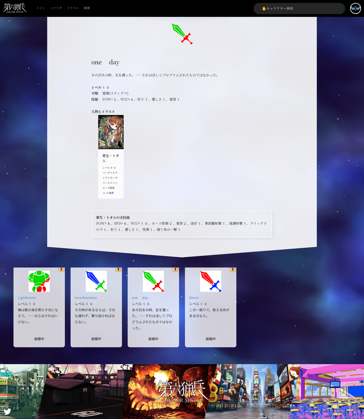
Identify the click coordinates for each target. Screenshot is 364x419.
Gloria (193, 298)
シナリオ (56, 8)
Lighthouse (27, 298)
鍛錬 (87, 8)
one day (140, 298)
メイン (40, 8)
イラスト (73, 8)
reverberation (86, 298)
